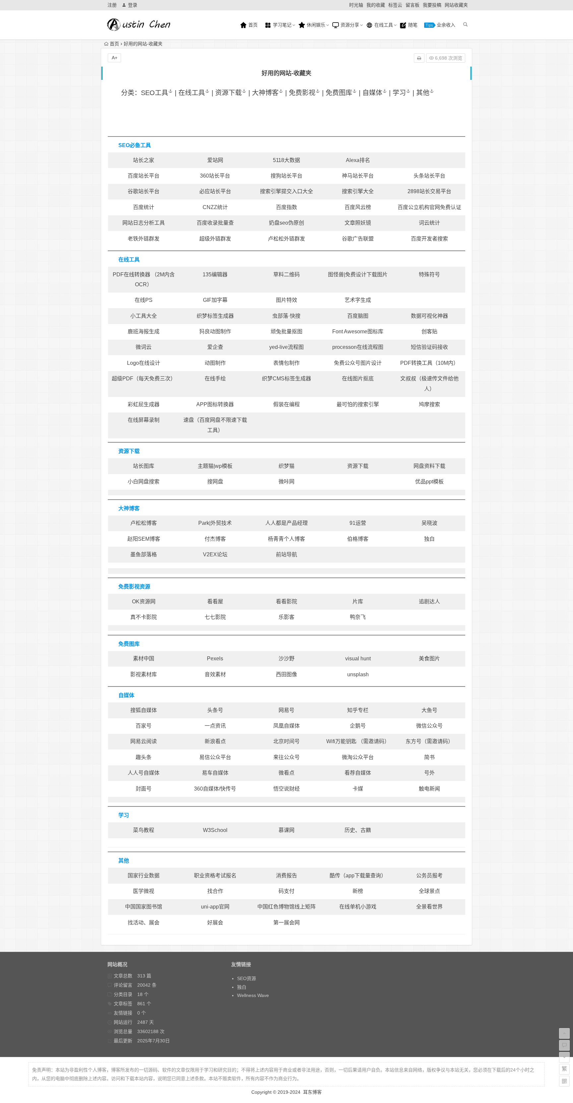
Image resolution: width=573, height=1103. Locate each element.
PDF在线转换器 (131, 274)
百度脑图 (357, 316)
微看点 (286, 773)
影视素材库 (143, 674)
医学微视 (143, 891)
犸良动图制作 (215, 331)
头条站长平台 (429, 176)
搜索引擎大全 (358, 191)
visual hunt (358, 658)
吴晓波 (429, 523)
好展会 (215, 922)
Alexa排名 (358, 160)
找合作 (215, 891)
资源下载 (228, 92)
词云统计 (429, 223)
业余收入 (445, 25)
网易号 (286, 710)
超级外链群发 (215, 239)
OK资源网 (144, 601)
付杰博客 (215, 539)
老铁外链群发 (143, 239)
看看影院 (286, 601)
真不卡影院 (143, 617)
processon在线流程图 (357, 347)
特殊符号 (429, 274)
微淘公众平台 (358, 757)
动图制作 (215, 363)
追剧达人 (429, 601)
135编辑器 (215, 274)
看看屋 (215, 601)
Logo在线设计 (143, 363)
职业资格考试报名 (215, 875)
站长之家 (143, 160)
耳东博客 (312, 1092)
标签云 (395, 5)
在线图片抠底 (358, 378)
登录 (132, 5)
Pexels (215, 658)
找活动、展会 (143, 922)
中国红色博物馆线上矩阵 (286, 907)
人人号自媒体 (143, 773)
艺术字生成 (358, 300)
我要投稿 (432, 5)
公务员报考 (429, 875)
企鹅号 (358, 726)
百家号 (144, 726)
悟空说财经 (286, 789)
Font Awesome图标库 (357, 331)
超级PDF (122, 378)
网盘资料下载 (429, 466)
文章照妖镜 (358, 223)
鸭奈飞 (358, 617)
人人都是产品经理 (286, 523)
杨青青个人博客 (286, 539)
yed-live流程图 (286, 347)
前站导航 (286, 554)
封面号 (144, 789)
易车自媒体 (215, 773)
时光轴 (356, 5)
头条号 (215, 710)
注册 (112, 5)
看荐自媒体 (358, 773)
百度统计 (143, 207)
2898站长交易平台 (429, 191)
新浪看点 (215, 741)
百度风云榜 (358, 207)
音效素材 (215, 674)
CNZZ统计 (215, 207)
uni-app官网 (215, 907)
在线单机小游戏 (357, 907)
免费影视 (302, 92)
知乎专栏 (357, 710)
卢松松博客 (143, 523)
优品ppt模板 (429, 481)
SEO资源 (246, 978)
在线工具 (383, 25)
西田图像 (286, 674)
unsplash (358, 674)
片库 (357, 601)
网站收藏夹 (456, 5)
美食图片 (429, 658)
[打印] (419, 58)
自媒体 (372, 92)
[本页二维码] (564, 1081)
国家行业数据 (143, 875)
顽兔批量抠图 (286, 331)
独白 (429, 539)
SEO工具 (154, 92)
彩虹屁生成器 (143, 404)
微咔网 (286, 481)
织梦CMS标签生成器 (286, 378)
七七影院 (215, 617)
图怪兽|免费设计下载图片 (358, 274)
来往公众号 (286, 757)
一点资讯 (215, 726)
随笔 (412, 25)
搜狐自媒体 (143, 710)
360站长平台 (215, 176)
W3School (215, 830)
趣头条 (144, 757)
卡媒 (357, 789)
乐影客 (286, 617)
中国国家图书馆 (143, 907)
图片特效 (286, 300)
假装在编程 (286, 404)
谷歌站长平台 (143, 191)
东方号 (413, 741)
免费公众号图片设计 (358, 363)
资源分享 (349, 25)
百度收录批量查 (215, 223)
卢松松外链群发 (286, 239)
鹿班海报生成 (143, 331)
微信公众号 (429, 726)
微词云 (144, 347)
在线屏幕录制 (143, 420)
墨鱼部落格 (143, 554)
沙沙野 (286, 658)
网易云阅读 (143, 741)
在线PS (144, 300)
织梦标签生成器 (215, 316)
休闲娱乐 (315, 25)
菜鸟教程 (143, 830)
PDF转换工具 (416, 363)
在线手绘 (215, 378)
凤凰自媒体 (286, 726)
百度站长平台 (143, 176)
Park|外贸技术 (215, 523)
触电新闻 (429, 789)
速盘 (188, 420)
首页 (252, 25)
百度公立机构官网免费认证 (429, 207)
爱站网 (215, 160)
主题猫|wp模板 (215, 466)
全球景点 (429, 891)
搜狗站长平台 (286, 176)
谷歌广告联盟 (358, 239)
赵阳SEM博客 (143, 539)
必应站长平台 (215, 191)
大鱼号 (429, 710)
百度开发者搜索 (429, 239)
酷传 (335, 875)
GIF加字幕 (215, 300)
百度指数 (286, 207)
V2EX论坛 (215, 554)
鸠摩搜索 (429, 404)
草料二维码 (286, 274)
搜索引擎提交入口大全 (286, 191)
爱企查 (215, 347)
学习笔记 (281, 25)
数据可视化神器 (429, 316)
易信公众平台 (215, 757)
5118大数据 (286, 160)
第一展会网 (286, 922)
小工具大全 (143, 316)
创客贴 (429, 331)
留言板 (412, 5)
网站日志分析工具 (143, 223)
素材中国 (143, 658)
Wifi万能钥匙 (342, 741)
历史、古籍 (358, 830)
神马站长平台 (358, 176)
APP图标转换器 (215, 404)
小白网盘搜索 (143, 481)
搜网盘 (215, 481)
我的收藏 (375, 5)
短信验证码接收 (429, 347)
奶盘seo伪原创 (286, 223)
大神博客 (265, 92)
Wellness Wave (253, 995)
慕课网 (286, 830)
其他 (422, 92)
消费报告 (286, 875)
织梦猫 (286, 466)
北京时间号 (286, 741)
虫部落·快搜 (286, 316)
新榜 (357, 891)
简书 (429, 757)
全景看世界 (429, 907)
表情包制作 (286, 363)
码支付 (286, 891)
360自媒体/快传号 (215, 789)
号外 (429, 773)
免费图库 (339, 92)
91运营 (358, 523)
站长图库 (143, 466)
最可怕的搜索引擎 (358, 404)
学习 (399, 92)
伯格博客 (357, 539)
